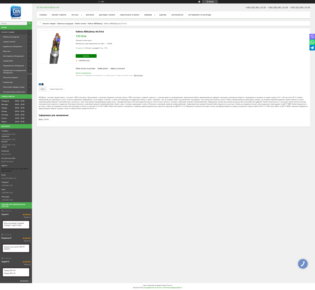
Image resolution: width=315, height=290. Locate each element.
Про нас (74, 15)
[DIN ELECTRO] (16, 11)
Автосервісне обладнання (13, 56)
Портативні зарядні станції (13, 87)
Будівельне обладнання (12, 46)
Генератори (8, 82)
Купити (86, 56)
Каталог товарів (7, 32)
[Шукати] (29, 23)
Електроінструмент (10, 77)
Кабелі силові (80, 23)
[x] (42, 85)
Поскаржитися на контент (153, 288)
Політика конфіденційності (172, 288)
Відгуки (162, 15)
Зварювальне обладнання (13, 65)
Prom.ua (169, 285)
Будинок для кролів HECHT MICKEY (14, 248)
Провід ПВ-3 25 (9, 273)
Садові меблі (8, 61)
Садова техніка (9, 41)
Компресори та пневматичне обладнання (14, 71)
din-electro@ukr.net (8, 178)
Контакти (90, 15)
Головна (43, 15)
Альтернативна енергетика (14, 92)
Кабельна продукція (11, 37)
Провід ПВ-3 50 (9, 270)
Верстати (6, 51)
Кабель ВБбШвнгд (95, 23)
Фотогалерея (177, 15)
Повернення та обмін (129, 15)
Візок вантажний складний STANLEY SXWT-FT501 (14, 224)
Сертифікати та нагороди (199, 15)
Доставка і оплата (107, 15)
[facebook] (40, 85)
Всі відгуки (24, 281)
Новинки (148, 15)
